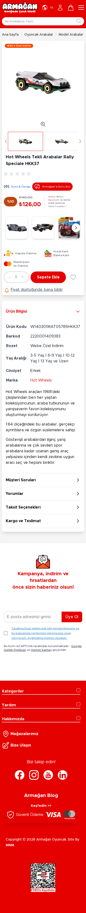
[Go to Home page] (20, 7)
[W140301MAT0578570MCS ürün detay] (17, 227)
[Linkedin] (62, 775)
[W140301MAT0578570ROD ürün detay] (43, 227)
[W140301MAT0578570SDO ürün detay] (69, 227)
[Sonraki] (76, 227)
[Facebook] (19, 775)
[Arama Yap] (79, 21)
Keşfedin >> (41, 806)
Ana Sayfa (10, 34)
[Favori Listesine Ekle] (73, 277)
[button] (6, 141)
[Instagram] (34, 775)
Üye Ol (71, 617)
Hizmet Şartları (41, 649)
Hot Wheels (41, 380)
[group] (18, 174)
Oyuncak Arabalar (38, 34)
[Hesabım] (60, 7)
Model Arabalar (71, 34)
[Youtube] (48, 775)
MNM (10, 845)
